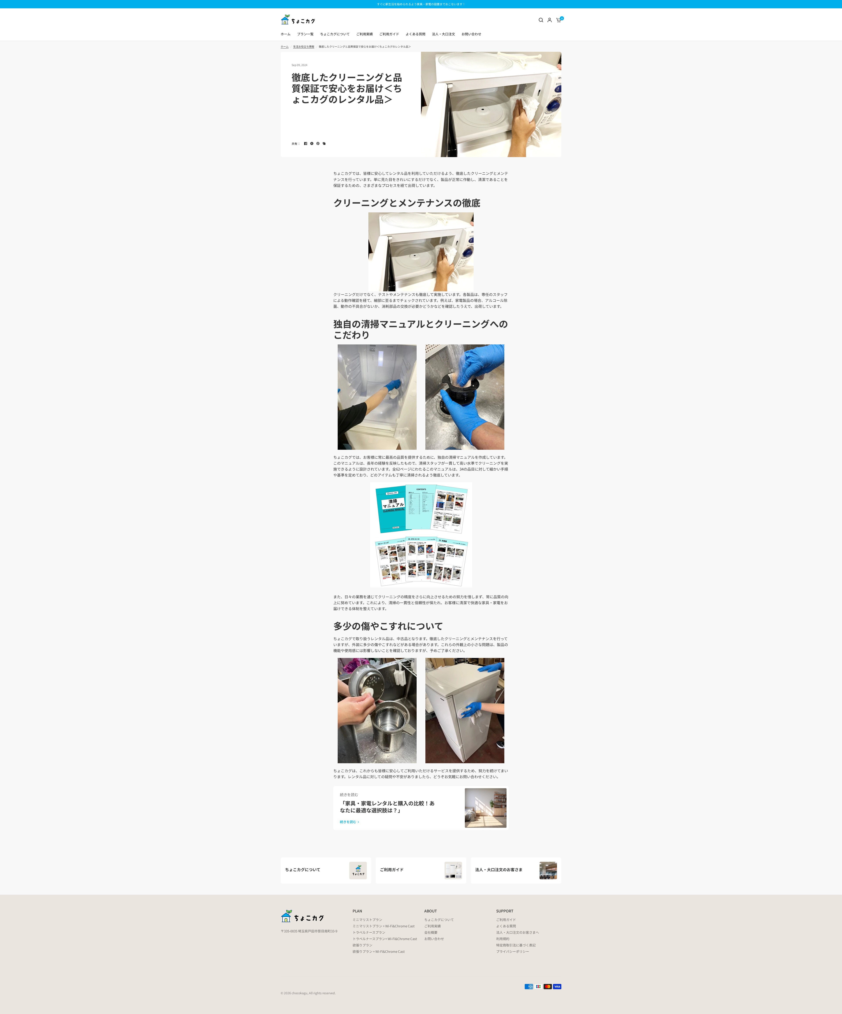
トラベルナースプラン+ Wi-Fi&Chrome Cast (385, 938)
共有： (296, 143)
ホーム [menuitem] (286, 34)
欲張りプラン (362, 945)
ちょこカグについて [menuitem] (335, 34)
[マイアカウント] (549, 20)
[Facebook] (305, 143)
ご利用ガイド (506, 919)
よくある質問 (506, 926)
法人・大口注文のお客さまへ (517, 932)
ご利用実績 (432, 926)
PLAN (357, 911)
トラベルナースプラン (369, 932)
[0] (557, 20)
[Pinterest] (318, 143)
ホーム (285, 46)
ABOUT (430, 911)
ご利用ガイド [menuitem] (389, 34)
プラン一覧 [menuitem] (305, 34)
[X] (311, 143)
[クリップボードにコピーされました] (324, 143)
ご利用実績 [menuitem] (364, 34)
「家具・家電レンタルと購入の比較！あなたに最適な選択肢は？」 (387, 806)
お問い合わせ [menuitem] (471, 34)
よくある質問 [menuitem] (415, 34)
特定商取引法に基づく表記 (516, 945)
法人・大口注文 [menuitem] (443, 34)
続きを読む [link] (348, 821)
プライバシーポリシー (512, 951)
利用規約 (502, 938)
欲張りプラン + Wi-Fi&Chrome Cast (379, 951)
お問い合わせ (434, 938)
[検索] (541, 20)
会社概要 (430, 932)
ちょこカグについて (439, 919)
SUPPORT (504, 911)
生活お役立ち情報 (303, 46)
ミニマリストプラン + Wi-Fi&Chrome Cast (384, 926)
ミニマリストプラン (367, 919)
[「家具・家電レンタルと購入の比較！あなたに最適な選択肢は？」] (486, 808)
